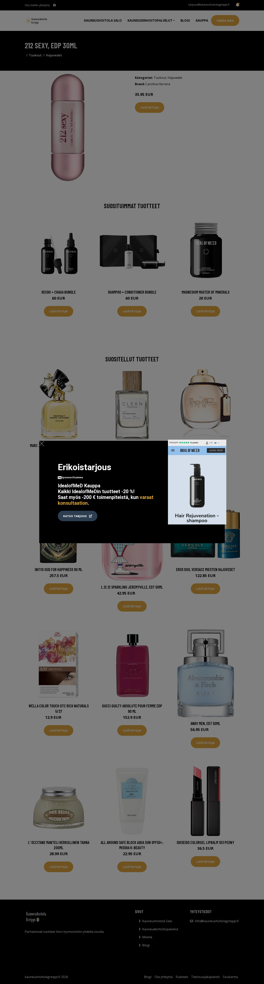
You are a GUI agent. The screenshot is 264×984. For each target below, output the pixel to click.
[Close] (41, 443)
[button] (77, 516)
